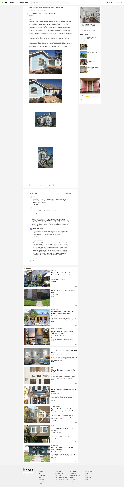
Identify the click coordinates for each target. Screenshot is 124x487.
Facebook (89, 475)
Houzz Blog (89, 471)
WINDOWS (53, 270)
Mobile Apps (41, 481)
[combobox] (50, 2)
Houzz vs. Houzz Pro (58, 473)
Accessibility (72, 477)
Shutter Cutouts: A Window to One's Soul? (64, 371)
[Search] (32, 2)
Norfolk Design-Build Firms (40, 225)
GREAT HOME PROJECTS (56, 406)
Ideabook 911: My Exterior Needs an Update (63, 291)
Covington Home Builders (60, 223)
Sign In (71, 483)
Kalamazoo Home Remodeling (38, 219)
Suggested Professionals (75, 475)
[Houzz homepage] (5, 2)
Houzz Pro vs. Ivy (57, 475)
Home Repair (32, 10)
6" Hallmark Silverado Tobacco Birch (91, 38)
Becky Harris (55, 294)
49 (76, 344)
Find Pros (12, 2)
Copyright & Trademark (43, 483)
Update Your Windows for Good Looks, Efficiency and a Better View (63, 410)
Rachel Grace (56, 393)
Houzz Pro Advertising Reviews (60, 477)
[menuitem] (13, 2)
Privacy (40, 475)
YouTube (89, 477)
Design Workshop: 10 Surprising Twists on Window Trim (62, 332)
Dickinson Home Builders (52, 224)
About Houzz (41, 471)
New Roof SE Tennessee (92, 52)
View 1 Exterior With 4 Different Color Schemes (62, 449)
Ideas (26, 2)
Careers (40, 473)
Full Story (53, 281)
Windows (38, 10)
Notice (44, 475)
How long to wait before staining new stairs (92, 60)
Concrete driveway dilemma (93, 45)
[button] (68, 193)
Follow (51, 185)
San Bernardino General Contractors (45, 220)
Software (20, 2)
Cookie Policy (41, 479)
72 (76, 461)
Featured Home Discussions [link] (44, 7)
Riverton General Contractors (59, 220)
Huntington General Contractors (51, 219)
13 (76, 305)
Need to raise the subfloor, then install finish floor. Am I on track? (93, 69)
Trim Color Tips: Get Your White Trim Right (64, 351)
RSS (88, 479)
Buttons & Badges (57, 483)
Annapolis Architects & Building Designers (45, 223)
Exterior (43, 10)
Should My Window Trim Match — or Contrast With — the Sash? (64, 274)
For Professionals (57, 471)
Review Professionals (74, 473)
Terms (40, 477)
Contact (71, 481)
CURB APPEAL (54, 309)
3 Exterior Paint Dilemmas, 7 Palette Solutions (63, 429)
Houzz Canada (73, 471)
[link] (92, 25)
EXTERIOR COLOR (55, 445)
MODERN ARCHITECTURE (56, 328)
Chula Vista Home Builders (41, 224)
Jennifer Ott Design (57, 277)
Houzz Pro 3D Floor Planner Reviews (61, 479)
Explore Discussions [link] (33, 7)
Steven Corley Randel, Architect (60, 413)
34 (76, 286)
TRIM (52, 348)
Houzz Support (73, 479)
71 (76, 383)
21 (76, 325)
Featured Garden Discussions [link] (57, 7)
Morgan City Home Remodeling (48, 221)
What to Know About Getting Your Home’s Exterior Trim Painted (63, 313)
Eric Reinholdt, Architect (58, 335)
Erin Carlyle (55, 315)
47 (76, 422)
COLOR (52, 425)
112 (76, 364)
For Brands (56, 481)
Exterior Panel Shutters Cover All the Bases (63, 390)
